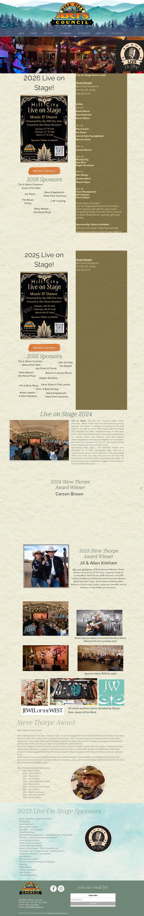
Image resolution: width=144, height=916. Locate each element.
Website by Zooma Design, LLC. (58, 913)
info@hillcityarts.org (93, 235)
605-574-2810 (32, 904)
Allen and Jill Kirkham (82, 569)
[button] (35, 33)
